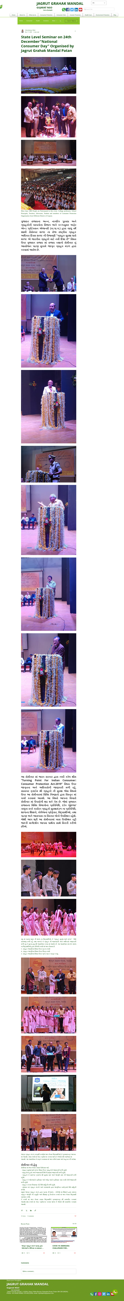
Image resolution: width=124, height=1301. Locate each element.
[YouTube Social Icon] (80, 9)
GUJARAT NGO (44, 7)
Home (21, 20)
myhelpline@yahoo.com (46, 1293)
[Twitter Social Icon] (72, 9)
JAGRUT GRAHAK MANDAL (60, 3)
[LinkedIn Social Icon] (76, 9)
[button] (60, 21)
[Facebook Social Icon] (67, 9)
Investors (46, 20)
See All (74, 1223)
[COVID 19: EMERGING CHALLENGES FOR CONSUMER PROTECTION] (64, 1235)
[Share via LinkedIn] (31, 1210)
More (53, 20)
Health (38, 20)
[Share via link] (35, 1210)
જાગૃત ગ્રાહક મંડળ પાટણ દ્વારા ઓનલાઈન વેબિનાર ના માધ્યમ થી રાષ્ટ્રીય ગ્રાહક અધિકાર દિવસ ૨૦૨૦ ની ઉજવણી (33, 1247)
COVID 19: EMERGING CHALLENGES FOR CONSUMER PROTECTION (62, 1247)
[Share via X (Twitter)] (26, 1210)
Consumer (29, 20)
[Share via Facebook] (22, 1210)
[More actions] (75, 31)
